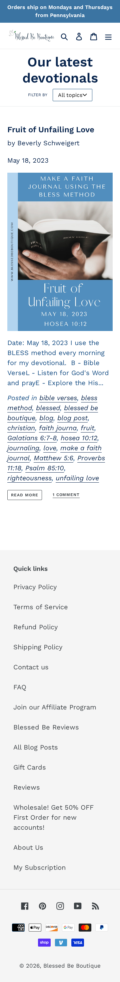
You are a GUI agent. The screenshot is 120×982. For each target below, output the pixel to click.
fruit (87, 428)
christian (21, 428)
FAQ (19, 687)
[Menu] (108, 35)
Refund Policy (35, 627)
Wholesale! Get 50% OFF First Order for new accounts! (53, 817)
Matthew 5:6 (53, 458)
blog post (72, 418)
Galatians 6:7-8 (32, 438)
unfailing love (77, 478)
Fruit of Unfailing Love (50, 129)
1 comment (66, 494)
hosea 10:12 (79, 438)
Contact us (31, 667)
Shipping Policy (37, 647)
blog (46, 418)
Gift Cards (29, 767)
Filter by (37, 95)
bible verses (58, 398)
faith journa (58, 428)
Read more (24, 495)
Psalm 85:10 (44, 468)
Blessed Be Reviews (46, 727)
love (49, 448)
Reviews (26, 787)
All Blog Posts (35, 747)
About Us (28, 847)
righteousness (29, 478)
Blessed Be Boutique (72, 965)
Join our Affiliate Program (54, 707)
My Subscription (39, 867)
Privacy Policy (35, 587)
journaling (23, 448)
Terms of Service (40, 607)
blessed (48, 408)
